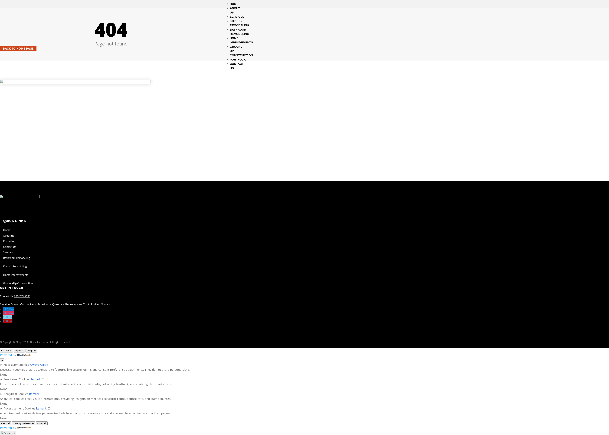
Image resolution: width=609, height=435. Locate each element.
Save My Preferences (23, 423)
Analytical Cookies (16, 394)
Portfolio (238, 59)
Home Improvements (15, 275)
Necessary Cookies (16, 365)
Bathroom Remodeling (16, 258)
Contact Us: (15, 296)
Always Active (39, 365)
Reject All (19, 350)
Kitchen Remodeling (15, 266)
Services (237, 16)
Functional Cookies (16, 379)
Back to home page (18, 49)
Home (234, 4)
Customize (6, 350)
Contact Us (9, 247)
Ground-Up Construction (18, 283)
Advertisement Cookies (19, 408)
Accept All (31, 350)
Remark (35, 379)
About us (8, 235)
